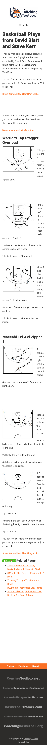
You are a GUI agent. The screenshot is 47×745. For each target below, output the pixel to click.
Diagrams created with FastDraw (18, 130)
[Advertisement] (23, 636)
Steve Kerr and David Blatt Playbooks (20, 94)
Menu (25, 25)
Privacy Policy (23, 742)
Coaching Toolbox (31, 739)
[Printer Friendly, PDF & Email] (9, 561)
